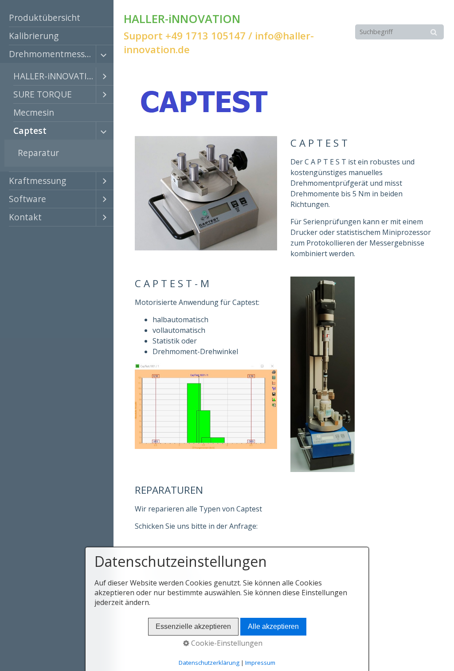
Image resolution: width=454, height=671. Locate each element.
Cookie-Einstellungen (225, 643)
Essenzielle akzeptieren (193, 626)
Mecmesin (33, 112)
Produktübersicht (44, 17)
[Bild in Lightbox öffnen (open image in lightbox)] (205, 101)
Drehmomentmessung (52, 54)
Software (27, 199)
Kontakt (25, 217)
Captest (30, 131)
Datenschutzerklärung (209, 663)
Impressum (416, 652)
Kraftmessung (37, 181)
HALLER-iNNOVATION (54, 76)
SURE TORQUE (42, 94)
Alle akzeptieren (273, 626)
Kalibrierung (34, 36)
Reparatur (38, 153)
